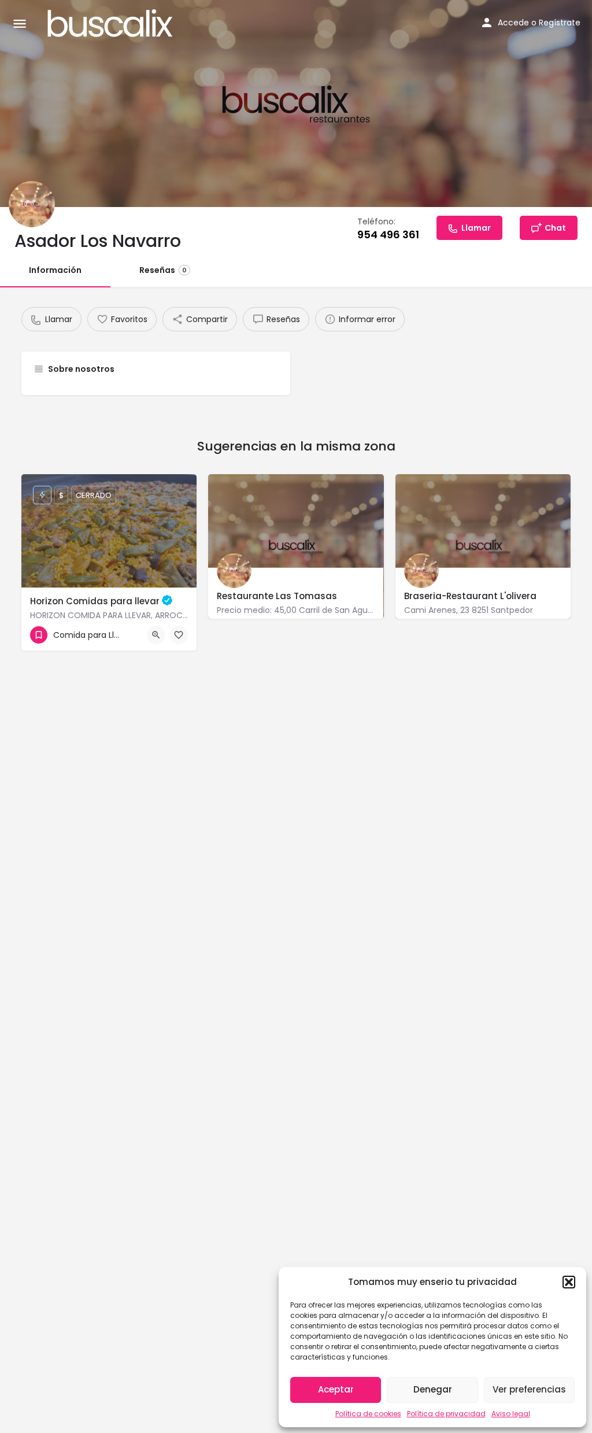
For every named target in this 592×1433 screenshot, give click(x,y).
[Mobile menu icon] (20, 23)
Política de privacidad (446, 1414)
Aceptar (336, 1389)
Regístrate (559, 22)
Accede (513, 22)
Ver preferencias (529, 1389)
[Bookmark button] (178, 635)
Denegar (432, 1389)
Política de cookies (368, 1414)
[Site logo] (111, 23)
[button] (569, 1282)
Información (55, 270)
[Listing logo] (32, 204)
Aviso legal (510, 1414)
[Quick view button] (156, 635)
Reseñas (163, 270)
